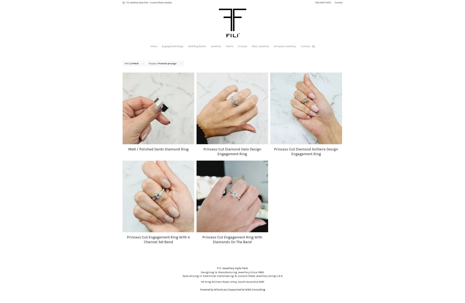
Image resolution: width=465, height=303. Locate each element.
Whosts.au (220, 289)
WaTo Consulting (255, 289)
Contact (338, 2)
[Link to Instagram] (123, 2)
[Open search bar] (313, 46)
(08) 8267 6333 (323, 2)
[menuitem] (323, 3)
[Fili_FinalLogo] (232, 23)
